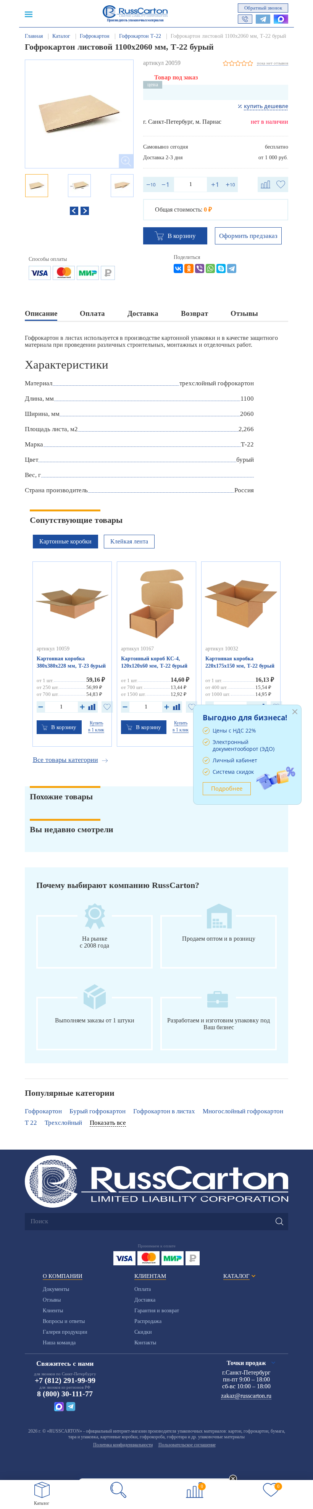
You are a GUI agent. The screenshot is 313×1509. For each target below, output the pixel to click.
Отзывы (52, 1300)
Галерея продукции (65, 1332)
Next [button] (85, 211)
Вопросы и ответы (64, 1321)
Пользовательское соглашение (187, 1445)
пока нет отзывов (272, 63)
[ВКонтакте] (178, 268)
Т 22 (31, 1122)
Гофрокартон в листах (164, 1111)
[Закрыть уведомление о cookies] (233, 1479)
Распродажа (147, 1321)
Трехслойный (63, 1122)
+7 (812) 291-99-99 (65, 1380)
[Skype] (221, 268)
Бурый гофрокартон (97, 1111)
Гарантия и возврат (156, 1310)
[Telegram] (231, 268)
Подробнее (226, 788)
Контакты (145, 1343)
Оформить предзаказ (248, 235)
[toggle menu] (28, 13)
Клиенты (53, 1310)
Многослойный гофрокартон (243, 1111)
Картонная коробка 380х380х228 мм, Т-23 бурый (71, 662)
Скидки (143, 1332)
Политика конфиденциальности (123, 1445)
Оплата (142, 1289)
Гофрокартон (43, 1111)
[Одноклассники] (189, 268)
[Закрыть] (295, 712)
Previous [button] (74, 211)
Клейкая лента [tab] (129, 541)
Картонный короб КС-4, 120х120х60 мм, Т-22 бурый (154, 662)
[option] (79, 114)
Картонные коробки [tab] (65, 541)
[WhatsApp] (210, 268)
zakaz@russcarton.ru (246, 1396)
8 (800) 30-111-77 (65, 1393)
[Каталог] (42, 1490)
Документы (56, 1289)
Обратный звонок (263, 8)
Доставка (144, 1300)
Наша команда (59, 1343)
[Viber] (199, 268)
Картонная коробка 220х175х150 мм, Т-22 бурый (239, 662)
